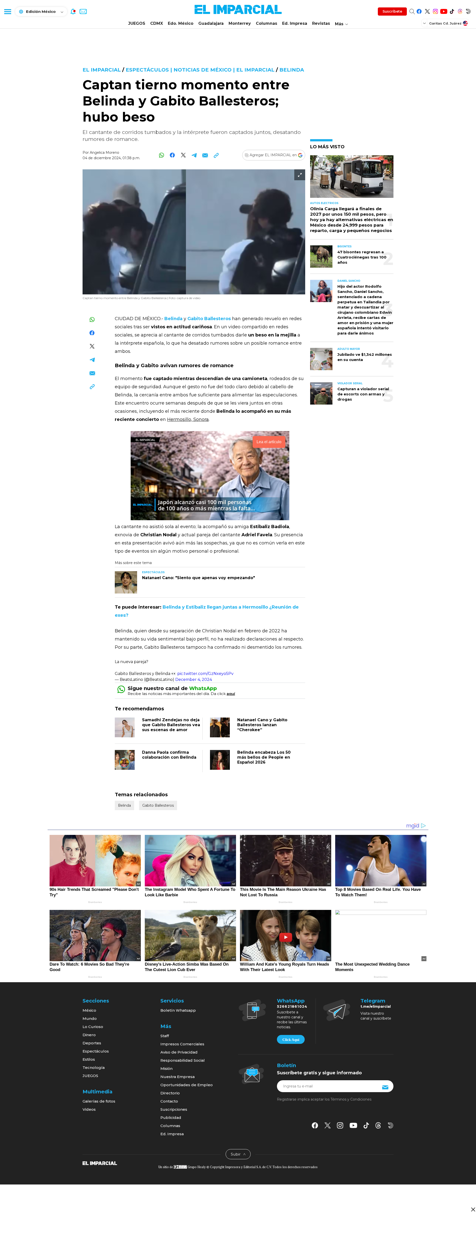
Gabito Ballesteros (158, 805)
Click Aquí (290, 1040)
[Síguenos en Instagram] (435, 10)
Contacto (169, 1101)
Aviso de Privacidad (179, 1052)
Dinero (89, 1034)
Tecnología (94, 1067)
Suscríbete (392, 11)
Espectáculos (96, 1051)
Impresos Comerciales (182, 1044)
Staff (164, 1035)
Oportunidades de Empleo (186, 1084)
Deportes (92, 1043)
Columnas (266, 23)
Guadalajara (211, 23)
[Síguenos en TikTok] (452, 10)
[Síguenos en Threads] (460, 10)
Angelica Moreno (104, 152)
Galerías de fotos (99, 1101)
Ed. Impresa (294, 23)
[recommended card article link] (126, 582)
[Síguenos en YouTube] (444, 10)
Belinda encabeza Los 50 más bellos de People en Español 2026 (264, 757)
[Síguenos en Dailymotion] (468, 10)
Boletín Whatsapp (178, 1010)
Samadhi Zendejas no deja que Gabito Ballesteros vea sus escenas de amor (171, 725)
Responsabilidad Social (182, 1060)
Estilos (89, 1059)
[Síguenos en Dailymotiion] (390, 1125)
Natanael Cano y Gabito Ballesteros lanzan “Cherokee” (262, 725)
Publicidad (170, 1117)
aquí (231, 693)
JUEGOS (136, 23)
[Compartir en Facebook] (172, 155)
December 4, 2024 (193, 679)
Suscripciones (173, 1109)
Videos (89, 1109)
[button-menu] (7, 11)
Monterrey (240, 23)
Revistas (321, 23)
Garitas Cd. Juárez (445, 23)
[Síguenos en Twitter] (427, 10)
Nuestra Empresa (177, 1076)
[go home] (100, 1163)
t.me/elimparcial (375, 1006)
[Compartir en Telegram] (194, 155)
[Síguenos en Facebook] (419, 10)
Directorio (170, 1093)
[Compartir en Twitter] (183, 155)
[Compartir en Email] (205, 155)
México (89, 1010)
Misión (166, 1068)
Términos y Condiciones (350, 1099)
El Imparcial (102, 70)
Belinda (291, 70)
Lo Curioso (93, 1026)
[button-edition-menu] (425, 23)
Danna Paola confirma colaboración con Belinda (169, 755)
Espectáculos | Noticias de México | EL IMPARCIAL (200, 70)
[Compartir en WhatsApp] (161, 155)
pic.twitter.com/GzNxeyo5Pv (205, 673)
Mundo (90, 1018)
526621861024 (292, 1006)
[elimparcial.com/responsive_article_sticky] (473, 1209)
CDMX (156, 23)
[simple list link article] (351, 178)
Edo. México (180, 23)
